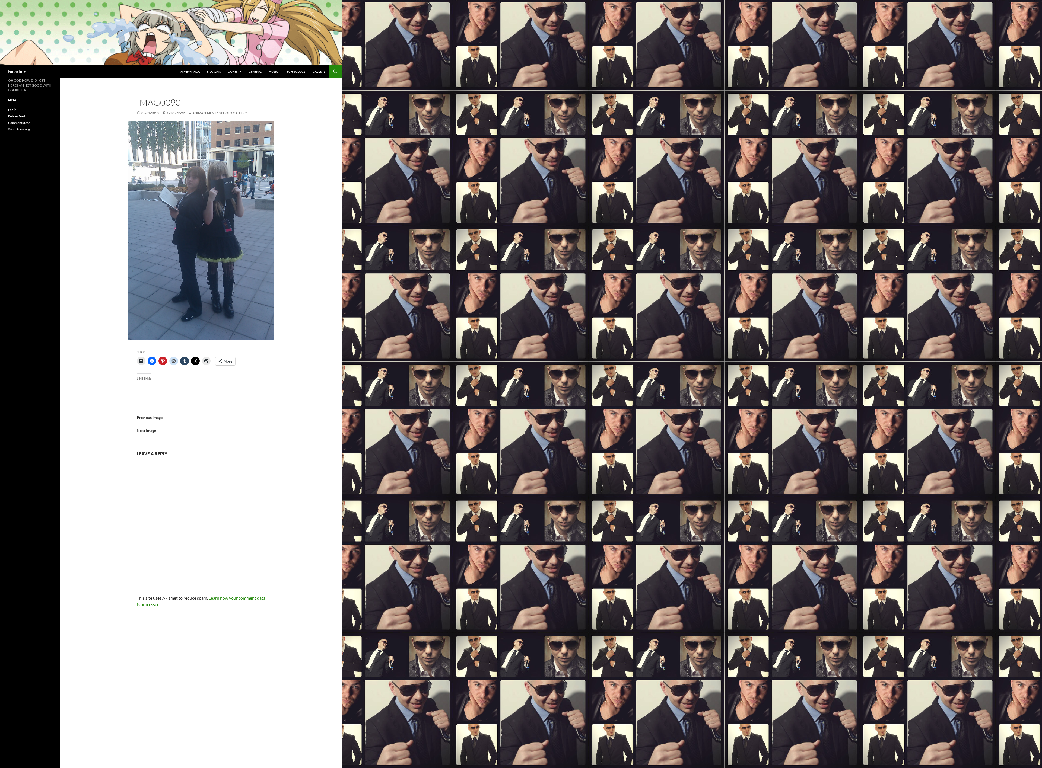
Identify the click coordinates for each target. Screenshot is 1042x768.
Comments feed (19, 123)
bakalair (17, 72)
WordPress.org (19, 129)
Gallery (319, 71)
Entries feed (16, 116)
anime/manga (189, 71)
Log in (12, 110)
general (255, 71)
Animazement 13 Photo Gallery (219, 113)
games (233, 71)
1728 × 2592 (176, 113)
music (273, 71)
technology (295, 71)
